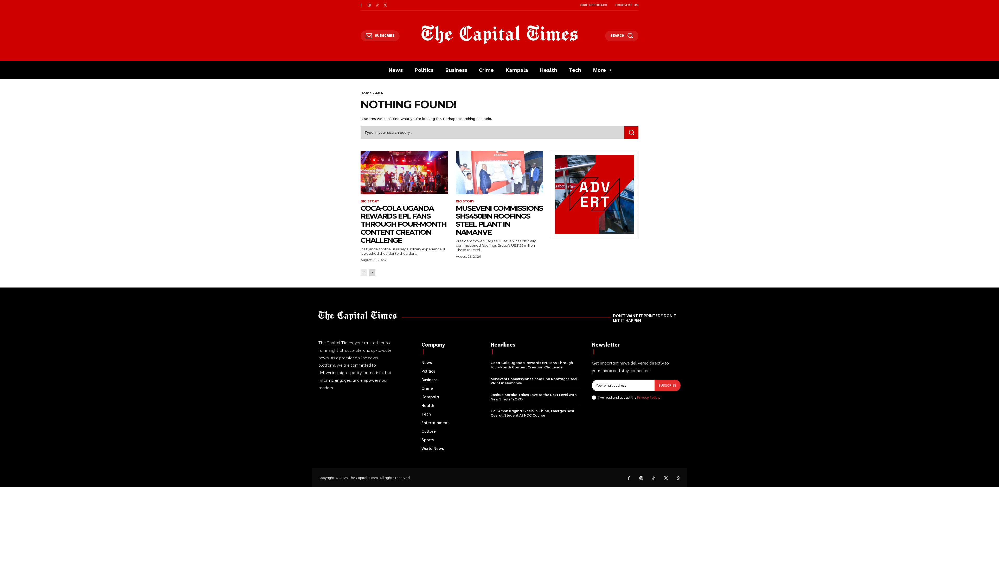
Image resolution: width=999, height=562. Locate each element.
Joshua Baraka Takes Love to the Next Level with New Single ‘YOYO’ (534, 396)
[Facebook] (361, 5)
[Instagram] (369, 5)
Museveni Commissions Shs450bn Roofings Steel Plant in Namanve (499, 220)
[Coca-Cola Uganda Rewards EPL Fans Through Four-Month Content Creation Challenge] (404, 172)
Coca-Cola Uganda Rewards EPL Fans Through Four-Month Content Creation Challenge (403, 224)
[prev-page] (364, 272)
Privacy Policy (648, 397)
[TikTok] (377, 5)
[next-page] (372, 272)
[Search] (631, 132)
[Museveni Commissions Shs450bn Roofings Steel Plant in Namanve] (499, 172)
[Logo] (499, 34)
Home (366, 93)
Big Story (370, 201)
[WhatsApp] (678, 478)
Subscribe (667, 385)
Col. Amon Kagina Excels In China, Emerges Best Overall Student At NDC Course (532, 413)
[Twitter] (385, 5)
